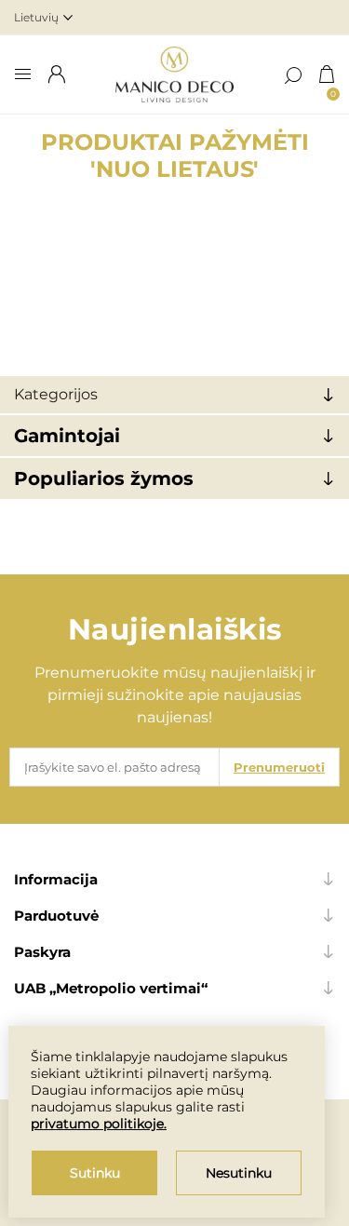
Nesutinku (239, 1173)
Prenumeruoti (279, 767)
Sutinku (95, 1173)
